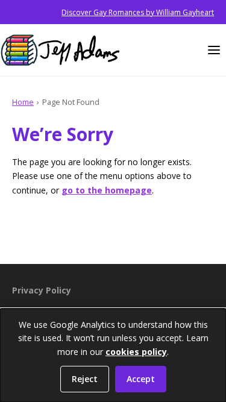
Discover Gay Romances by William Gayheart (137, 12)
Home (23, 101)
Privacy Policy (41, 290)
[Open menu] (214, 50)
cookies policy (136, 351)
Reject (85, 379)
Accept (141, 379)
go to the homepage (106, 190)
